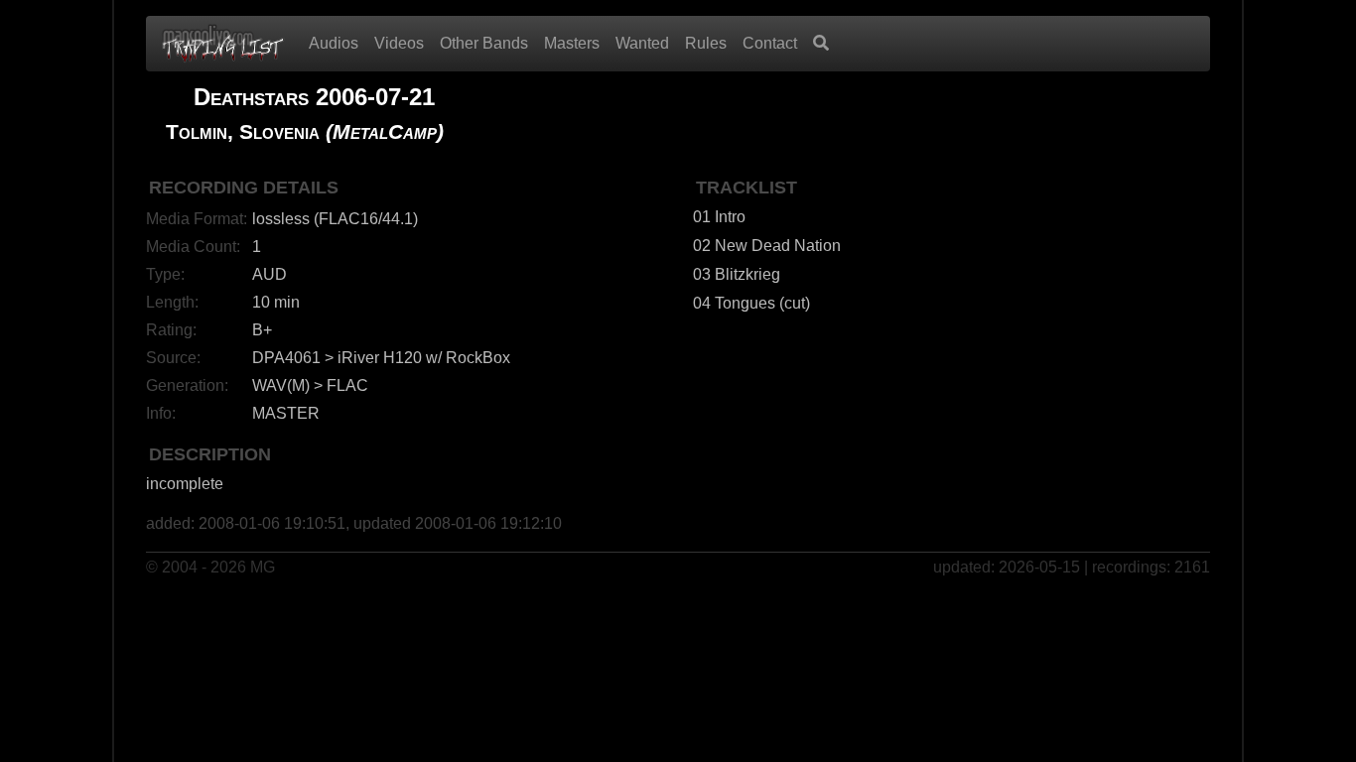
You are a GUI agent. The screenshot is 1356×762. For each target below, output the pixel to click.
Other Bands (484, 43)
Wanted (642, 43)
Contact (770, 43)
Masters (572, 43)
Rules (706, 43)
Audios (333, 43)
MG (262, 567)
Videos (399, 43)
